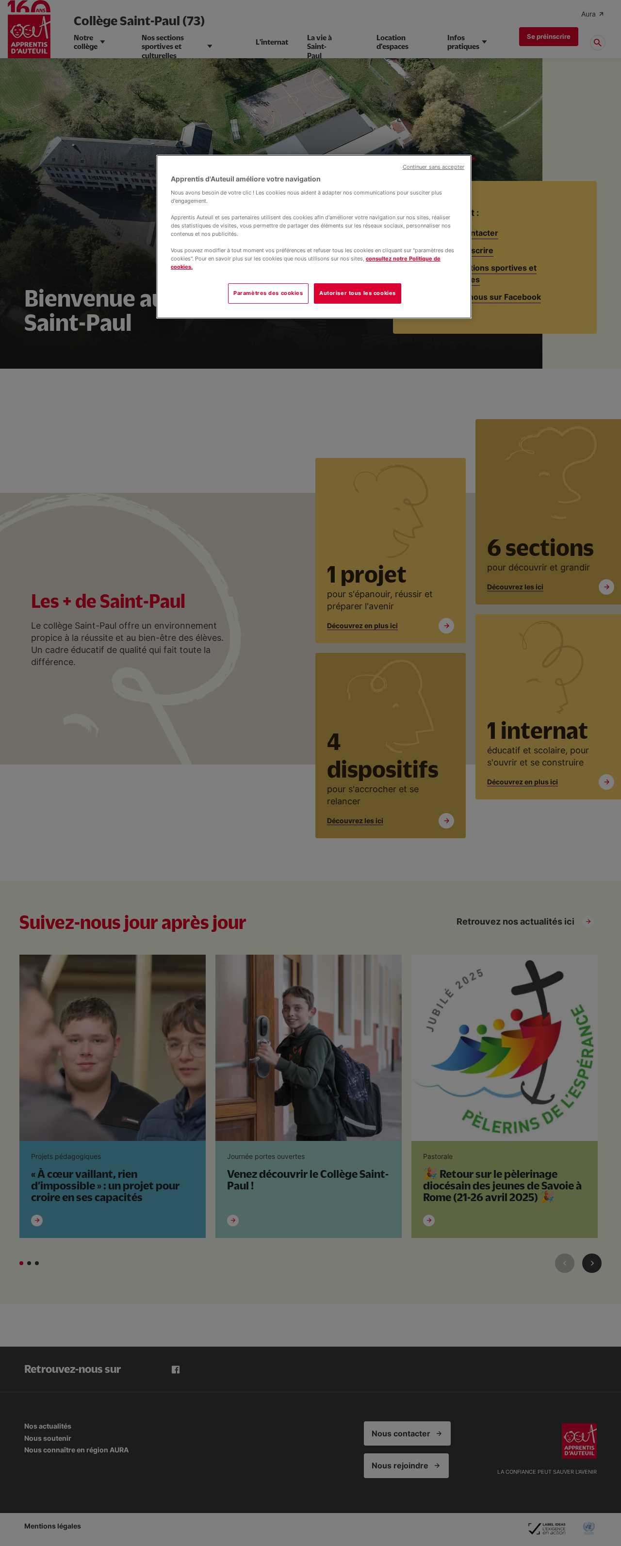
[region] (314, 237)
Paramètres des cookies (268, 293)
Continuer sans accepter (433, 167)
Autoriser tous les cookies (357, 293)
